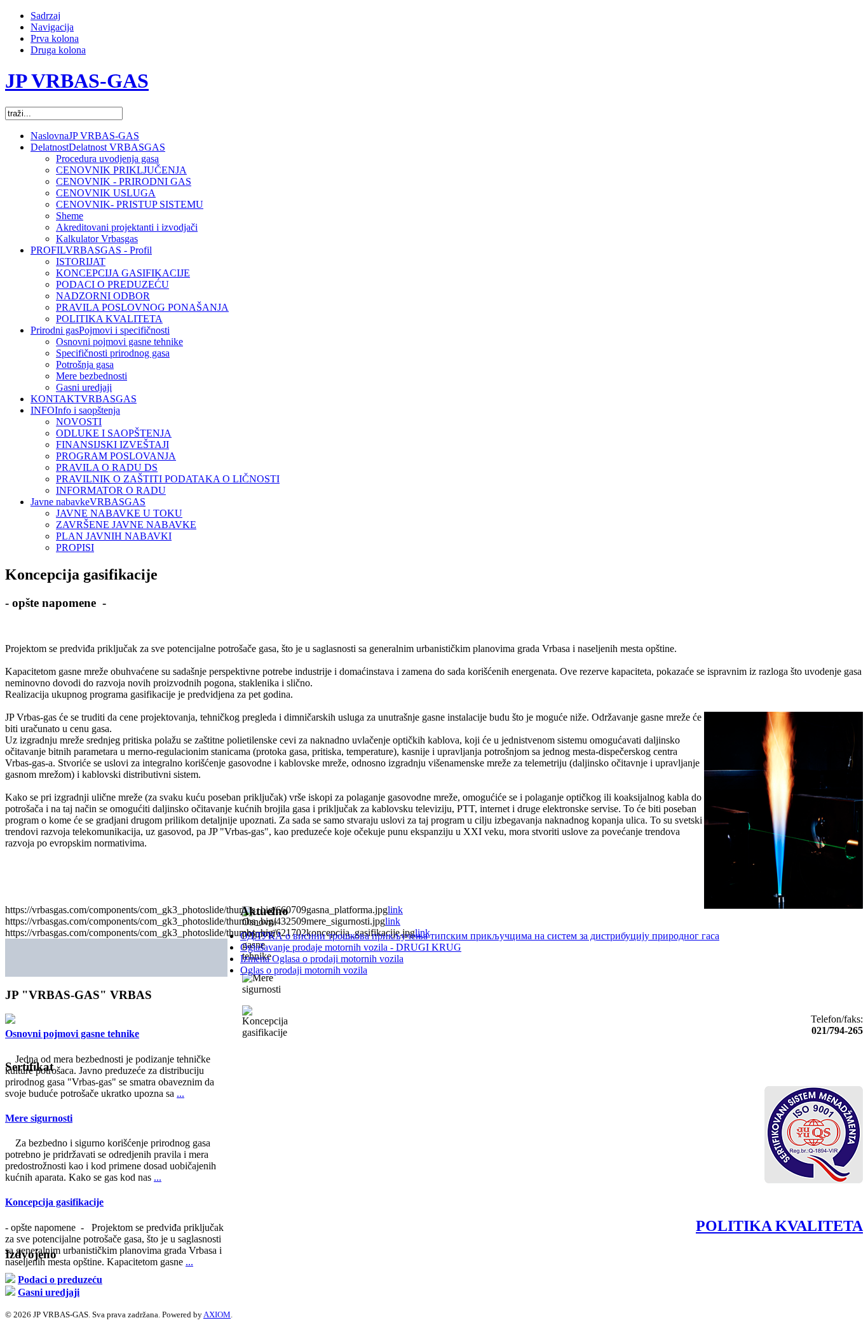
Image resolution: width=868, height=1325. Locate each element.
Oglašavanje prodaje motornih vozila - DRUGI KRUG (350, 947)
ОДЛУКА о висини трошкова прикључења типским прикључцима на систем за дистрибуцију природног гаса (479, 935)
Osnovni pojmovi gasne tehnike (72, 1033)
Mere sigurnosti (38, 1118)
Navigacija (52, 27)
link (395, 909)
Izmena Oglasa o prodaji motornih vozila (321, 958)
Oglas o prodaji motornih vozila (303, 970)
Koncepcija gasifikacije (54, 1202)
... (180, 1093)
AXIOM (217, 1314)
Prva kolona (55, 38)
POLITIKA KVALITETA (779, 1226)
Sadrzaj (45, 15)
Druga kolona (58, 49)
